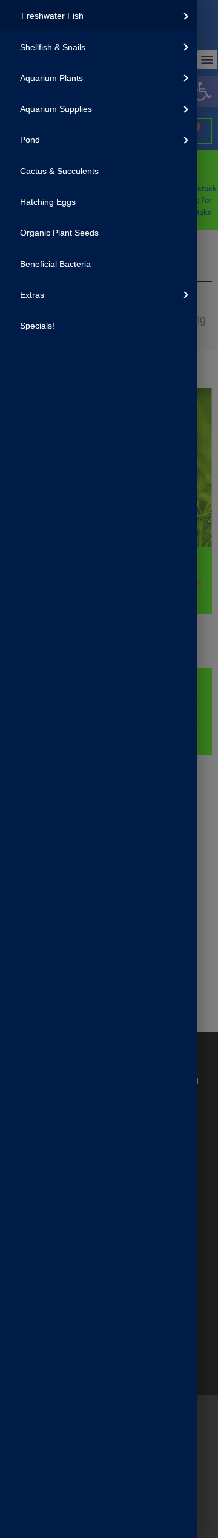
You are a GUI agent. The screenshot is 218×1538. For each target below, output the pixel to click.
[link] (98, 15)
